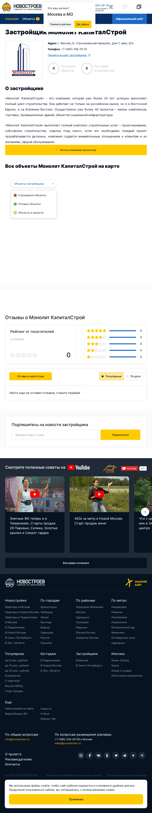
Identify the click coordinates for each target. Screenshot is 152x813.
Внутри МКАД (14, 685)
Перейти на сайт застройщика (67, 55)
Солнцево (82, 622)
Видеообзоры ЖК (16, 713)
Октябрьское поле (123, 637)
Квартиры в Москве (17, 607)
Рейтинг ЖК (48, 718)
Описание (11, 18)
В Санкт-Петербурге (18, 637)
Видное (45, 627)
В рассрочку (13, 675)
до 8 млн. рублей (16, 660)
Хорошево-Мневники (89, 607)
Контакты (12, 764)
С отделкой (12, 680)
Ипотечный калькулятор (126, 675)
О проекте (13, 754)
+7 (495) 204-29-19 (95, 5)
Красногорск (49, 607)
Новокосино (119, 622)
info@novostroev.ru (17, 739)
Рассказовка (119, 617)
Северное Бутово (87, 637)
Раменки (117, 612)
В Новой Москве (15, 632)
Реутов (45, 637)
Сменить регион (60, 24)
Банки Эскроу (120, 660)
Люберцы (47, 612)
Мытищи (46, 622)
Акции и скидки (121, 670)
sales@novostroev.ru (68, 743)
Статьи (45, 713)
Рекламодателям (18, 759)
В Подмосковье (15, 627)
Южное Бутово (85, 632)
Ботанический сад (123, 627)
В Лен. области (15, 642)
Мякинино (117, 632)
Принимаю (76, 799)
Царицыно (82, 617)
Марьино (81, 627)
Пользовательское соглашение (127, 775)
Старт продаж (14, 691)
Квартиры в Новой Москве (22, 612)
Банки (115, 665)
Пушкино (46, 642)
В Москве (11, 622)
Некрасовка (118, 607)
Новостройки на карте (19, 708)
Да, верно (83, 24)
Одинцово (47, 632)
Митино (81, 612)
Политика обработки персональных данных (74, 775)
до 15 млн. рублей (17, 665)
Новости (46, 708)
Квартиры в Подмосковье (21, 617)
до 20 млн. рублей (17, 670)
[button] (145, 512)
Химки (45, 617)
